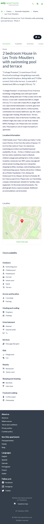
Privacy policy (7, 428)
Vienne (35, 11)
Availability (18, 44)
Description (6, 44)
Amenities (30, 44)
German (5, 463)
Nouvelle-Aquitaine (22, 11)
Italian (4, 473)
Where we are (7, 421)
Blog (3, 447)
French (4, 470)
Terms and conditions (9, 425)
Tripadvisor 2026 (22, 511)
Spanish (4, 460)
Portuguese (6, 467)
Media (4, 444)
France (8, 11)
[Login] (42, 4)
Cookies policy (7, 431)
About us (5, 418)
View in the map (22, 242)
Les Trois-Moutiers (11, 14)
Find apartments (8, 440)
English (4, 456)
